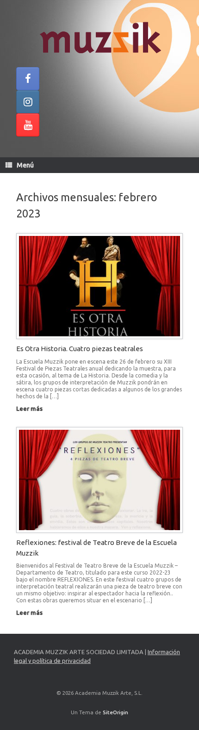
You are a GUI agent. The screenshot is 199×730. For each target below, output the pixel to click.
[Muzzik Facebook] (27, 78)
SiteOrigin (115, 712)
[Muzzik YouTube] (27, 124)
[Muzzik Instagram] (27, 101)
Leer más (30, 408)
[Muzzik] (99, 37)
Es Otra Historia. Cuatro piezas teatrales (79, 349)
